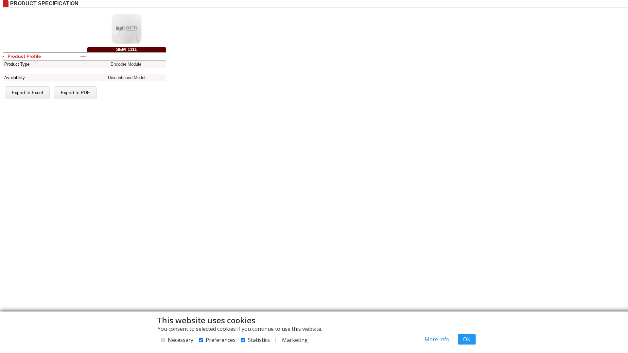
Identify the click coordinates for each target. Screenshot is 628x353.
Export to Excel (27, 92)
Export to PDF (75, 92)
